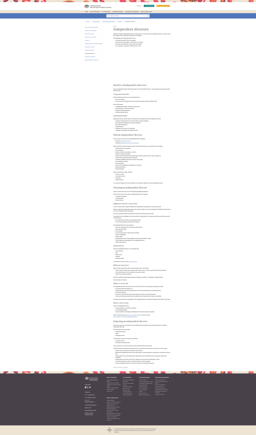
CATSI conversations (143, 388)
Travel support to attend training (145, 383)
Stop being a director (90, 47)
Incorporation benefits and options (112, 380)
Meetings (125, 385)
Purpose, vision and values (112, 403)
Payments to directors (90, 56)
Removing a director (89, 50)
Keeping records (126, 390)
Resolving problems (127, 391)
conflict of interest (132, 261)
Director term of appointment (91, 27)
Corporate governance (127, 393)
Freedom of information (112, 416)
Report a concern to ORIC (144, 395)
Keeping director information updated (93, 43)
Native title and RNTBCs (128, 386)
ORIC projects (110, 411)
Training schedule (142, 380)
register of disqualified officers (133, 315)
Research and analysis (160, 394)
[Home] (97, 6)
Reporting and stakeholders (128, 380)
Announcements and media (112, 410)
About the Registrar (111, 400)
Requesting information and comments (161, 392)
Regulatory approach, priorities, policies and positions (113, 408)
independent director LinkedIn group (129, 143)
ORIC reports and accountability (113, 415)
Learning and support (117, 11)
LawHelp (141, 391)
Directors (120, 21)
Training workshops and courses (146, 381)
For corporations (106, 11)
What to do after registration (113, 387)
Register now (109, 391)
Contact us (139, 5)
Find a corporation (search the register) (161, 382)
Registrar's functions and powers (114, 402)
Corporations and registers (132, 11)
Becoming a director (89, 33)
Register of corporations (160, 380)
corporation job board (126, 141)
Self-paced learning (143, 386)
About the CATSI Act (111, 405)
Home (86, 11)
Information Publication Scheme (113, 418)
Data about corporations (160, 388)
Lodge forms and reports (163, 5)
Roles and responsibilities (109, 21)
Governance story (143, 393)
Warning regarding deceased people (89, 413)
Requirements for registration (113, 383)
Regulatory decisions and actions (114, 413)
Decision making (126, 388)
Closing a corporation (127, 395)
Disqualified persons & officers (161, 389)
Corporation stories (159, 386)
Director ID (87, 40)
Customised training (143, 385)
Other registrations (111, 389)
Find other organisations (160, 384)
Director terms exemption (91, 30)
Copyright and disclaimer (90, 410)
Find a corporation (149, 5)
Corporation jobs (142, 390)
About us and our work (146, 11)
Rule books (125, 381)
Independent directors (90, 53)
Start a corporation (95, 11)
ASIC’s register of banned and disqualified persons (125, 316)
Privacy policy (88, 407)
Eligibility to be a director (90, 37)
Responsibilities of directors (91, 60)
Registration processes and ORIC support (114, 385)
